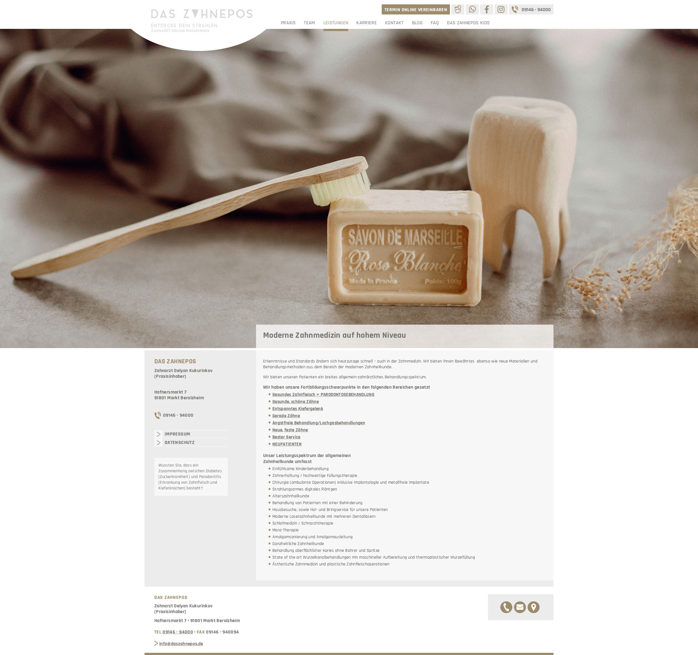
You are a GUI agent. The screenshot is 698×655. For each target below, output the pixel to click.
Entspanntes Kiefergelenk (297, 409)
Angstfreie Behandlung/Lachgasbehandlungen (318, 423)
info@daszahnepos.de (181, 644)
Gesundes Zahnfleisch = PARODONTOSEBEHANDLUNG (323, 395)
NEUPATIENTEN (287, 444)
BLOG (417, 23)
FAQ (435, 23)
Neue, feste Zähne (290, 430)
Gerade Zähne (286, 416)
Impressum (177, 434)
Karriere (366, 23)
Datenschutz (179, 442)
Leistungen (335, 23)
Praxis (288, 23)
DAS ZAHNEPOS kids (468, 23)
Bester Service (286, 437)
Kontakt (394, 23)
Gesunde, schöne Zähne (295, 402)
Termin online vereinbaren (415, 10)
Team (309, 23)
